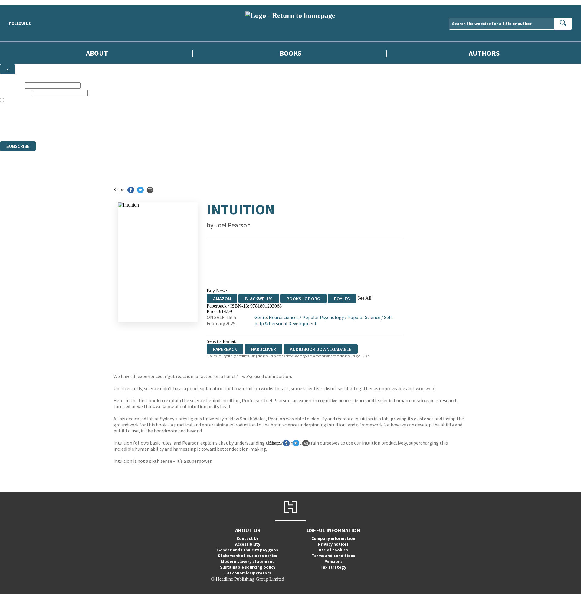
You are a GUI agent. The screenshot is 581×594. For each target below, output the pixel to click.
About (97, 53)
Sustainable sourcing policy (247, 567)
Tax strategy (333, 567)
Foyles (342, 298)
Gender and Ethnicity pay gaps (247, 550)
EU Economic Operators (247, 573)
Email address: (15, 92)
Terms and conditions (333, 555)
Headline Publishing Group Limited (75, 116)
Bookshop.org (303, 298)
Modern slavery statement (247, 561)
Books (290, 53)
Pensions (333, 561)
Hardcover (263, 349)
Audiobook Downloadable (320, 349)
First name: (12, 85)
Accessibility (247, 544)
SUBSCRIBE (17, 146)
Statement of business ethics (247, 555)
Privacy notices (333, 544)
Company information (333, 538)
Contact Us (248, 538)
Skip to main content (19, 2)
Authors (484, 53)
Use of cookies (333, 550)
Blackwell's (259, 298)
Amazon (222, 298)
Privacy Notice (119, 127)
